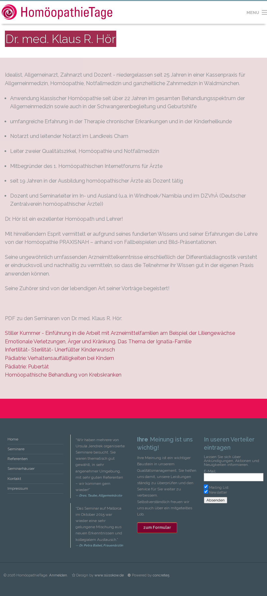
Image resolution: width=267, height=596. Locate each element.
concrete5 (161, 575)
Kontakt (14, 478)
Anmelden (58, 575)
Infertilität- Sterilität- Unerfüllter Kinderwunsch (60, 350)
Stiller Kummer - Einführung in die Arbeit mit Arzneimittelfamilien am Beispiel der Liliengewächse (120, 333)
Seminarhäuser (21, 468)
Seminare (15, 449)
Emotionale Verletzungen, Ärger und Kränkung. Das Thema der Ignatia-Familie (98, 341)
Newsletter (218, 492)
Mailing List (219, 487)
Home (12, 439)
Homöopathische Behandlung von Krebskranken (63, 375)
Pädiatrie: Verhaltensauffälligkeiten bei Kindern (59, 358)
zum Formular (157, 527)
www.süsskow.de (109, 575)
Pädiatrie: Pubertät (27, 367)
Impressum (17, 488)
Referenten (17, 458)
